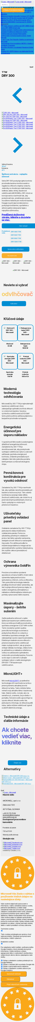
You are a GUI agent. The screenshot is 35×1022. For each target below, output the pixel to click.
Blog (2, 47)
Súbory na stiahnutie (21, 51)
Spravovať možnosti (14, 974)
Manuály (4, 38)
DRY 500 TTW (16, 235)
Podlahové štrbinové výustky (17, 32)
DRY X (29, 12)
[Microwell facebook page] (12, 843)
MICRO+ (24, 43)
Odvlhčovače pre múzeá (9, 34)
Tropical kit (4, 24)
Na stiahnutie (12, 256)
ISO (8, 51)
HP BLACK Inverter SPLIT (22, 20)
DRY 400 (27, 10)
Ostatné (4, 51)
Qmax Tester (26, 36)
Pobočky (16, 40)
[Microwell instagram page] (12, 844)
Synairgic (4, 14)
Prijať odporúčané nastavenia (17, 984)
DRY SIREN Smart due (12, 28)
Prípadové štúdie (27, 47)
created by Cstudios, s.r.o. (12, 850)
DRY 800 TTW (16, 238)
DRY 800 (7, 12)
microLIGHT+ (15, 681)
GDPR (12, 51)
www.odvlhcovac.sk (10, 817)
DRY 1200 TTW (16, 242)
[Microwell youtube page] (12, 846)
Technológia (5, 43)
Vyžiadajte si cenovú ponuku (13, 10)
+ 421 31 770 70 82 (9, 813)
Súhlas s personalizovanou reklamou (15, 966)
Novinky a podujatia (15, 47)
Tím (11, 40)
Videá (3, 49)
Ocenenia (11, 45)
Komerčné (4, 22)
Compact (23, 16)
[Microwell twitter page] (11, 848)
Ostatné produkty (7, 30)
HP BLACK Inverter (15, 18)
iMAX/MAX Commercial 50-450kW (20, 22)
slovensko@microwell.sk (11, 815)
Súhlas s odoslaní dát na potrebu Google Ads (18, 964)
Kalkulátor (13, 304)
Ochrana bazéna (16, 36)
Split (24, 18)
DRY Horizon (22, 12)
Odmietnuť (10, 979)
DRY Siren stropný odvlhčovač (11, 26)
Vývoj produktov (15, 43)
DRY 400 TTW (16, 232)
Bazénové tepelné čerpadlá (10, 16)
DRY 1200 (14, 12)
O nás (3, 40)
